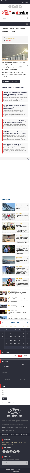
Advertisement (24, 434)
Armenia (8, 40)
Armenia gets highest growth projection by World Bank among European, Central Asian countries (15, 94)
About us (12, 434)
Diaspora (16, 442)
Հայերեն (6, 81)
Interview (10, 444)
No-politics (4, 444)
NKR (12, 442)
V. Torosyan (16, 471)
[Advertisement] (15, 177)
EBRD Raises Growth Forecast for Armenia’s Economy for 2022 (13, 145)
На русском (15, 81)
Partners (17, 434)
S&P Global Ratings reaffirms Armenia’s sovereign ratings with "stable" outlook (15, 132)
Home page (5, 434)
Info (25, 442)
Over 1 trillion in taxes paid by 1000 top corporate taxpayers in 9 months (14, 121)
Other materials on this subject (13, 87)
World (3, 442)
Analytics (21, 442)
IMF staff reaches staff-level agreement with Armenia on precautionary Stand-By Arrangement (14, 107)
